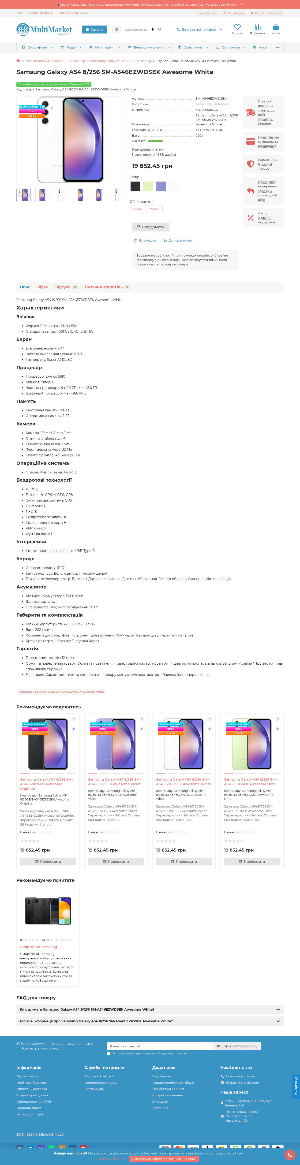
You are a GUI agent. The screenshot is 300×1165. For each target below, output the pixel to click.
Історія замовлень (167, 1095)
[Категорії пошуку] (117, 29)
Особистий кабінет (168, 1089)
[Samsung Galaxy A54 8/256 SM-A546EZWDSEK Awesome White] (184, 744)
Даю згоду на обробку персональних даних (164, 1159)
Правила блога (28, 1108)
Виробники (161, 1076)
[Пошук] (160, 29)
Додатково (164, 1067)
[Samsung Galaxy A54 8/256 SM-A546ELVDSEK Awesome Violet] (116, 744)
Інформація (28, 1067)
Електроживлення (149, 47)
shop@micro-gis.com (242, 1082)
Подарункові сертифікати (173, 1082)
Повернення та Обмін (72, 13)
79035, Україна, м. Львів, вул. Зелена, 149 (248, 1103)
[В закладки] (74, 719)
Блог (19, 13)
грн (208, 13)
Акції (263, 47)
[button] (16, 194)
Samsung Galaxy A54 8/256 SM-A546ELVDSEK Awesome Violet (114, 781)
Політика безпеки (31, 1082)
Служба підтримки (104, 1067)
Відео (42, 287)
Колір (134, 177)
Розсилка (160, 1108)
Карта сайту (94, 1089)
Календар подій (29, 1114)
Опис (25, 287)
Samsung (77, 61)
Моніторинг (105, 47)
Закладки (160, 1101)
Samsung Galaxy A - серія (110, 61)
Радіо (71, 47)
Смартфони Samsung (38, 947)
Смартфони (37, 47)
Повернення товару (100, 1082)
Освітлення (193, 47)
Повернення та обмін (34, 1101)
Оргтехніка (231, 47)
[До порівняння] (74, 728)
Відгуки (65, 287)
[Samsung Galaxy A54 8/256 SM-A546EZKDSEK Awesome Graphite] (48, 744)
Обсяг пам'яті (141, 202)
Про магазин (27, 1076)
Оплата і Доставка (40, 13)
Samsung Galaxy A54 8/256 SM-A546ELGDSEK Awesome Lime (250, 781)
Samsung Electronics (212, 104)
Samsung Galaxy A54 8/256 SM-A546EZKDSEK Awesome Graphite (46, 784)
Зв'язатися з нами (199, 29)
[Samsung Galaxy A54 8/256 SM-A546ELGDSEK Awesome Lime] (252, 744)
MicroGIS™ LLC (51, 1134)
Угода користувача (32, 1095)
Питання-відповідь (106, 287)
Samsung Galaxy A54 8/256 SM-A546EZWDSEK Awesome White (183, 781)
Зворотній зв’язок (99, 1076)
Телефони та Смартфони (44, 61)
